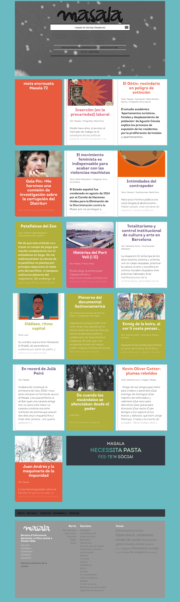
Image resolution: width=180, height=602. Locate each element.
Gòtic (73, 539)
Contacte (26, 554)
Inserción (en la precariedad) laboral (80, 38)
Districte (71, 536)
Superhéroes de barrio (92, 590)
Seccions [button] (32, 513)
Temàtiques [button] (59, 513)
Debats (84, 580)
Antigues (85, 530)
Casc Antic (70, 533)
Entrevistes (136, 530)
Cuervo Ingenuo (88, 577)
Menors (118, 549)
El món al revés (88, 584)
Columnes (45, 513)
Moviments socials (145, 548)
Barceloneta (69, 530)
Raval (73, 542)
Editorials (85, 539)
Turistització (152, 552)
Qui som (126, 27)
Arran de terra (87, 536)
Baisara (84, 555)
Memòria (149, 544)
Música (83, 561)
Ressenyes (86, 542)
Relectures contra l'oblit (93, 587)
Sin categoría (138, 552)
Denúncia (122, 530)
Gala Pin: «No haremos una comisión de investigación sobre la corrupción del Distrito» (120, 43)
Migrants (126, 548)
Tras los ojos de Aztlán (92, 546)
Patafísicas (86, 565)
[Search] (71, 27)
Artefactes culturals (91, 549)
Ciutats (84, 571)
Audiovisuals (86, 552)
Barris (21, 513)
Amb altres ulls (88, 533)
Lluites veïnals (135, 544)
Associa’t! (26, 557)
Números (74, 513)
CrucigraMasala (88, 574)
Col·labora (123, 27)
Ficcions (84, 558)
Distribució (121, 28)
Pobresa (125, 552)
